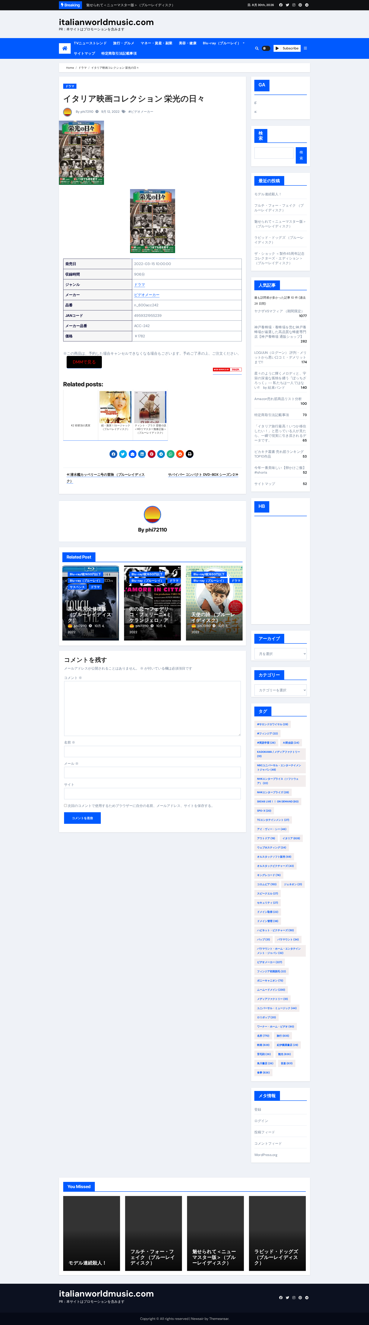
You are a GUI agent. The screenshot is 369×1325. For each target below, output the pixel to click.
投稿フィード (264, 1132)
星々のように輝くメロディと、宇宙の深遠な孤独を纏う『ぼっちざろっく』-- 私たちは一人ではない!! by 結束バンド (280, 380)
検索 (261, 135)
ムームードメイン (271, 990)
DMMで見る (84, 362)
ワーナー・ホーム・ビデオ (275, 1026)
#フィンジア (267, 733)
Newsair (197, 1318)
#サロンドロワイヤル (272, 724)
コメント (73, 678)
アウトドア (266, 838)
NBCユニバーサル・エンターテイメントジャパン (279, 767)
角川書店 (265, 1063)
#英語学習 (266, 742)
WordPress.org (266, 1155)
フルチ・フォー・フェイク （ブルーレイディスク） (279, 207)
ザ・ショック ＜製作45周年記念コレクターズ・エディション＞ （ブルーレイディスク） (279, 258)
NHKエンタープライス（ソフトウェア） (278, 781)
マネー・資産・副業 (157, 43)
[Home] (65, 48)
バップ (263, 939)
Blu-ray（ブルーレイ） (222, 43)
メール (71, 763)
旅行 (283, 1035)
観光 (284, 1054)
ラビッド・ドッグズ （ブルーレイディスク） (276, 1257)
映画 (263, 1045)
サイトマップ (84, 53)
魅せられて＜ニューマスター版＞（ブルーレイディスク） (280, 223)
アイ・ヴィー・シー (271, 829)
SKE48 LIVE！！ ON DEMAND (278, 801)
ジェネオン (293, 884)
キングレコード (269, 875)
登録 (257, 1109)
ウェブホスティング (271, 847)
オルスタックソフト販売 (274, 856)
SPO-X (264, 810)
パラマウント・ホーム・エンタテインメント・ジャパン (279, 951)
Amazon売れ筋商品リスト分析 (278, 399)
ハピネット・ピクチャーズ (275, 930)
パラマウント (288, 939)
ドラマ (69, 86)
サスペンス (77, 587)
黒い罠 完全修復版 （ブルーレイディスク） (89, 614)
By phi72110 (84, 112)
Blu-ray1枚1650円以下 (85, 574)
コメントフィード (268, 1143)
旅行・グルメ (123, 43)
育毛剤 (264, 1054)
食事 (263, 1072)
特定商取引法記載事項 (119, 53)
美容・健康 (188, 43)
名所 (263, 1035)
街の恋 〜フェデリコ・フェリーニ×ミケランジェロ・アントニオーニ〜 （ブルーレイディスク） (151, 620)
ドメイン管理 (267, 921)
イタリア (291, 838)
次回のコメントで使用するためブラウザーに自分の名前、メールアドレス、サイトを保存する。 (141, 805)
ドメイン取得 (267, 912)
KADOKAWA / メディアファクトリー (278, 754)
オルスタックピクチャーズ (275, 866)
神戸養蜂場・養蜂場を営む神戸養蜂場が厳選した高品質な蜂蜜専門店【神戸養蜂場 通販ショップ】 (280, 332)
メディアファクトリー (272, 999)
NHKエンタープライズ (273, 792)
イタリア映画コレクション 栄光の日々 (134, 98)
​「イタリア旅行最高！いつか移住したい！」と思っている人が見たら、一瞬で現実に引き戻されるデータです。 (280, 433)
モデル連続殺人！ (268, 194)
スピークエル (267, 893)
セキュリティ (267, 902)
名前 (69, 742)
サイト (69, 784)
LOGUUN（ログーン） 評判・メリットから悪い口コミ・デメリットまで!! (280, 357)
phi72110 (156, 530)
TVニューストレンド (90, 43)
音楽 (287, 1063)
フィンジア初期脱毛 (271, 971)
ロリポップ (266, 1017)
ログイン (261, 1121)
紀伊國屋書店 (287, 1045)
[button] (305, 48)
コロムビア (267, 884)
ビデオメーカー (142, 112)
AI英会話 (291, 742)
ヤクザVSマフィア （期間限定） (279, 311)
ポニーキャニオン (270, 980)
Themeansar (218, 1318)
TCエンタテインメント (273, 820)
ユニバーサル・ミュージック (277, 1008)
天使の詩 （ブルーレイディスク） (213, 617)
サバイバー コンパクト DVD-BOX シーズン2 (202, 474)
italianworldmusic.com (106, 22)
